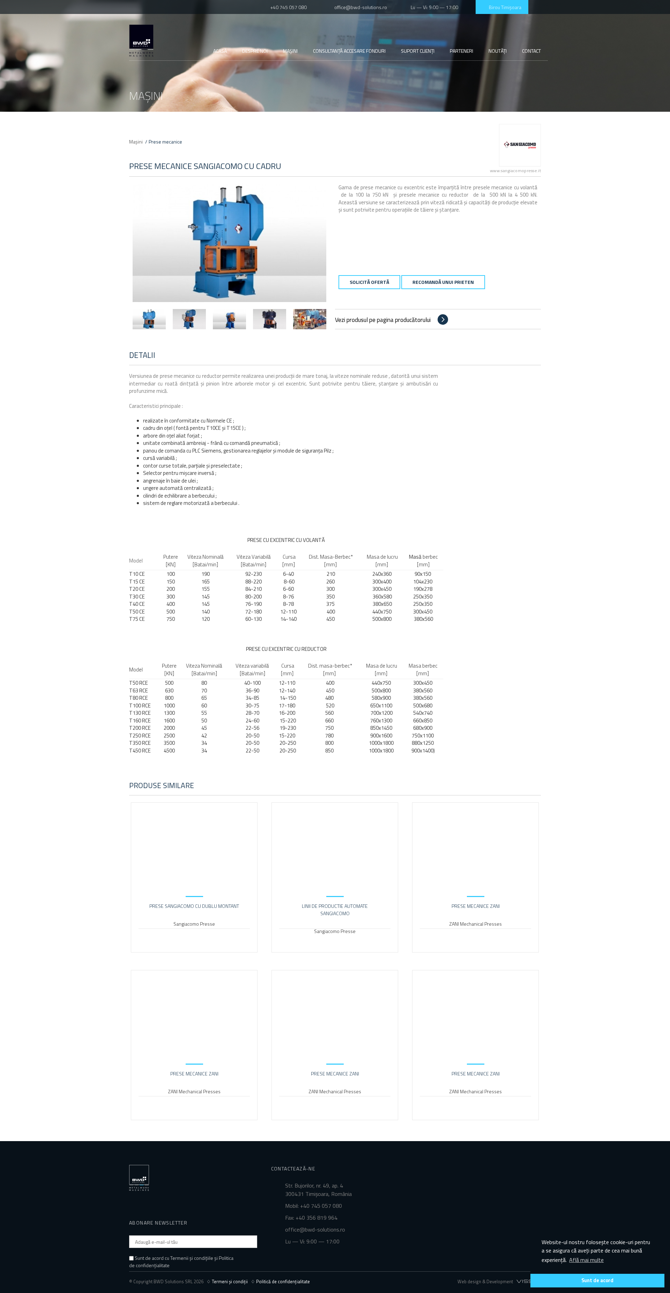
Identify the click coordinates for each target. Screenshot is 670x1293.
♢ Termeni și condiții (229, 1281)
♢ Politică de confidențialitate (280, 1281)
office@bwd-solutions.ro (360, 7)
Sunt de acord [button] (597, 1280)
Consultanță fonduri (349, 50)
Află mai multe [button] (586, 1260)
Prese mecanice (165, 141)
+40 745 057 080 (288, 7)
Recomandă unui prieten (443, 282)
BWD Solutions (141, 40)
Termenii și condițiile (191, 1258)
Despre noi (255, 50)
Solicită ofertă (369, 282)
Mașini (290, 50)
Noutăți (498, 50)
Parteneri (461, 50)
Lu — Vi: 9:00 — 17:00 (433, 7)
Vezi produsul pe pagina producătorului (383, 319)
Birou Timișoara (504, 7)
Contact (531, 50)
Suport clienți (417, 50)
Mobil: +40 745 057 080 (313, 1206)
